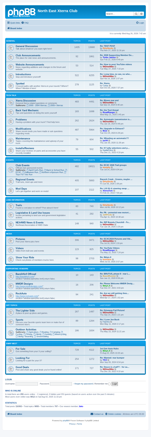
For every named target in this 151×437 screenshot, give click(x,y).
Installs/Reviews (25, 148)
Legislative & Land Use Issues (33, 212)
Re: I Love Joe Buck (109, 319)
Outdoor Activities (26, 329)
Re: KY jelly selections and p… (115, 148)
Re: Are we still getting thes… (114, 293)
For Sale (20, 348)
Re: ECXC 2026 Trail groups (113, 165)
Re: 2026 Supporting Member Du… (117, 55)
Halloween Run (31, 172)
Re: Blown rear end (109, 100)
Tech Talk (11, 95)
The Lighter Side (25, 310)
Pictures (20, 239)
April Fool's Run (36, 170)
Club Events (22, 165)
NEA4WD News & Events (29, 222)
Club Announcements (28, 55)
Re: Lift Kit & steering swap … (114, 188)
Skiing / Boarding (25, 336)
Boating (45, 332)
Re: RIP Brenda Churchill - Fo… (115, 222)
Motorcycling (60, 334)
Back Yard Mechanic (27, 110)
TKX (105, 360)
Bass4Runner (109, 276)
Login (8, 379)
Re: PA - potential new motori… (115, 212)
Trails (19, 205)
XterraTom (108, 191)
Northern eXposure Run (52, 172)
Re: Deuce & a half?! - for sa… (114, 367)
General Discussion (27, 46)
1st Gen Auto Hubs (109, 348)
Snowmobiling (42, 336)
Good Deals (22, 367)
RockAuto (21, 293)
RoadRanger (109, 112)
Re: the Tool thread (109, 110)
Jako (81, 406)
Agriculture (33, 332)
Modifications (23, 128)
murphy (106, 167)
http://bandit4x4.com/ (25, 276)
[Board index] (22, 12)
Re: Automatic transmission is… (115, 119)
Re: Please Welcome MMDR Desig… (117, 283)
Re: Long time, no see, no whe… (116, 74)
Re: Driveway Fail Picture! (112, 310)
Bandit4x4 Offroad (26, 274)
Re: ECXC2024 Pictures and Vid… (116, 239)
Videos (20, 248)
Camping (56, 332)
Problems (21, 119)
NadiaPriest (108, 150)
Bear (105, 131)
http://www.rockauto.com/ (27, 296)
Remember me (101, 384)
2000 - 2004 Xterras (38, 105)
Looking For (23, 358)
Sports (19, 319)
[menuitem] (25, 23)
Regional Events (25, 179)
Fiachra (106, 322)
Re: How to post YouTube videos (116, 64)
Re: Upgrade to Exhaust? (112, 128)
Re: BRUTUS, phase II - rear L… (115, 274)
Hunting (48, 334)
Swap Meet (11, 344)
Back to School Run (55, 170)
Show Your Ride (25, 257)
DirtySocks (108, 48)
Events (10, 160)
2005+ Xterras (56, 105)
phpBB (66, 421)
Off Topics (11, 305)
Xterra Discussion (26, 100)
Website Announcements (30, 64)
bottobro (107, 259)
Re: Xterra (105, 83)
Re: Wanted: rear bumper (112, 358)
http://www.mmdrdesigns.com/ (29, 286)
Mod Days (21, 188)
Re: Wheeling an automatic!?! (114, 138)
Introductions (23, 74)
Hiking (38, 334)
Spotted (20, 83)
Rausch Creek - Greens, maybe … (116, 179)
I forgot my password (83, 384)
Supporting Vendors (17, 269)
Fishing (29, 334)
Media (9, 234)
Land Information (15, 200)
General (10, 41)
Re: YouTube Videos (110, 248)
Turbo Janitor (109, 57)
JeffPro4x (107, 215)
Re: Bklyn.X (105, 257)
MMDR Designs (24, 283)
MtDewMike (108, 66)
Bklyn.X (106, 286)
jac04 (105, 140)
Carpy (105, 85)
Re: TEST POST (107, 46)
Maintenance (23, 138)
